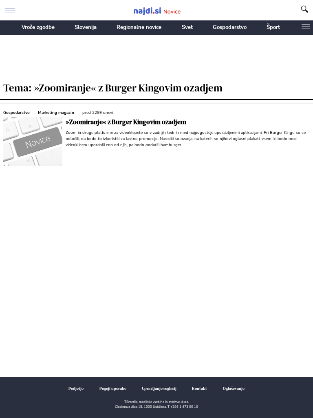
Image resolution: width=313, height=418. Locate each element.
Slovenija (86, 27)
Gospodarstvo (230, 27)
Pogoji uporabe (112, 388)
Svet (187, 27)
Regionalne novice (139, 27)
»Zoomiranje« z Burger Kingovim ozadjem (126, 121)
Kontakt (199, 388)
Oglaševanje (234, 388)
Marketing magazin (56, 113)
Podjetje (76, 388)
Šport (273, 27)
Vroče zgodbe (38, 27)
